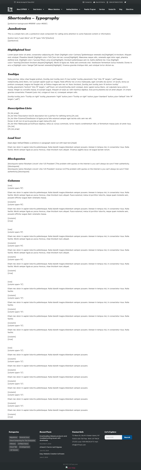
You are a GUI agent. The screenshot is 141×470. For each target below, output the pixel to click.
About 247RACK (22, 9)
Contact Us (112, 9)
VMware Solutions (54, 9)
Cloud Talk (13, 447)
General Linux (24, 437)
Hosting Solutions (72, 9)
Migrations (13, 437)
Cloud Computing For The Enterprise (22, 440)
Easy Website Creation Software (52, 454)
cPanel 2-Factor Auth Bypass (51, 447)
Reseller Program (90, 9)
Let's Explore (110, 432)
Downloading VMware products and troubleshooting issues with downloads (53, 438)
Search (127, 437)
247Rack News (23, 444)
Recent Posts (45, 432)
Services (102, 9)
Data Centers (37, 9)
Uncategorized (24, 447)
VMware (13, 444)
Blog (120, 9)
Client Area (129, 9)
